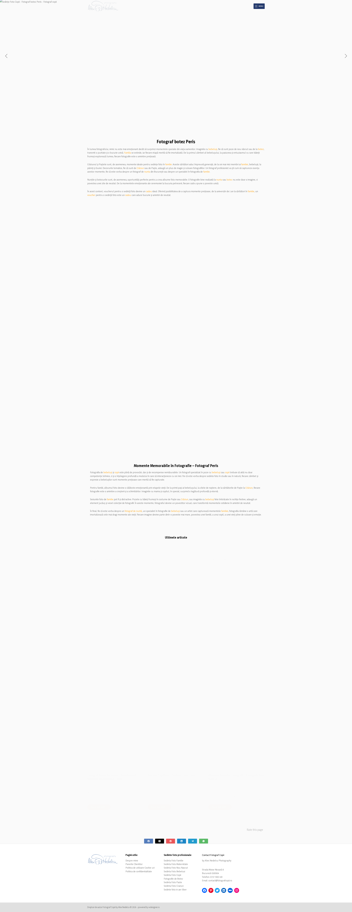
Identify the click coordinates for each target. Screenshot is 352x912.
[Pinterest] (170, 841)
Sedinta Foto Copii (172, 874)
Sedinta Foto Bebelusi (174, 871)
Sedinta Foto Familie (173, 860)
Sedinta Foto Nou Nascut (176, 867)
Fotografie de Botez (173, 878)
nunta (147, 171)
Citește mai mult (100, 808)
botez (261, 149)
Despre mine (132, 860)
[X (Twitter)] (159, 841)
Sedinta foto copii (155, 559)
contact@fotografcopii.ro (220, 880)
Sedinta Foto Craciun (174, 885)
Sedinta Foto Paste (173, 882)
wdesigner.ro (154, 907)
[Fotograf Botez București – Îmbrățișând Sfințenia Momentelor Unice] (115, 666)
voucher (91, 195)
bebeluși (212, 149)
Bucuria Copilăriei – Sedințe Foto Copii (171, 775)
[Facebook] (148, 841)
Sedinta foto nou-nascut (218, 559)
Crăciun (140, 168)
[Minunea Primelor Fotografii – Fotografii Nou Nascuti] (236, 666)
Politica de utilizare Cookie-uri (140, 867)
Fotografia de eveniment (111, 559)
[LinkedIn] (181, 841)
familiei (244, 164)
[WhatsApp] (203, 841)
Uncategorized (93, 559)
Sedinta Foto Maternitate (176, 864)
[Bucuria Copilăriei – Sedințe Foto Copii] (176, 666)
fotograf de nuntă (133, 511)
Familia (127, 152)
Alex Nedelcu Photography (218, 860)
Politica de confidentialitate (139, 871)
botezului (111, 792)
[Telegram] (192, 841)
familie (168, 164)
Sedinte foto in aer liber (175, 889)
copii (117, 472)
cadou (149, 191)
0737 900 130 (216, 876)
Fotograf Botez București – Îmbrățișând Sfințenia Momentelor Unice (111, 777)
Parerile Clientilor (134, 864)
